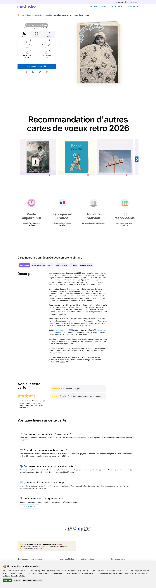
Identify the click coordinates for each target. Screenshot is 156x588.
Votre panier (117, 6)
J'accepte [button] (7, 580)
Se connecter (132, 6)
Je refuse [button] (17, 580)
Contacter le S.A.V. (29, 506)
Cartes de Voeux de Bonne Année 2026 (40, 15)
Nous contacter (23, 559)
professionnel (133, 2)
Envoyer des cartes (118, 559)
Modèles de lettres (87, 559)
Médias (71, 559)
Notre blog (63, 559)
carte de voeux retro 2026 (63, 330)
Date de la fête (61, 265)
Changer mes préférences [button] (32, 580)
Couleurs (73, 265)
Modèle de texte (86, 265)
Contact (104, 6)
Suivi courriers (36, 559)
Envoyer (94, 6)
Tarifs (50, 265)
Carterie (23, 15)
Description (24, 265)
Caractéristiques (38, 265)
